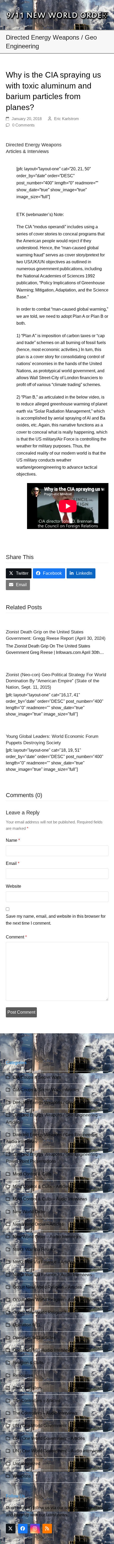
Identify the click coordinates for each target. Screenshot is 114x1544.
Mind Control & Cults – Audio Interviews (50, 1199)
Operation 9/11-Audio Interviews (43, 1350)
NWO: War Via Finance (34, 1249)
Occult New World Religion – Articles (47, 1287)
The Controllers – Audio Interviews (45, 1413)
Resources (23, 1375)
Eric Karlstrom (66, 119)
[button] (105, 15)
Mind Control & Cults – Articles (41, 1186)
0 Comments (23, 125)
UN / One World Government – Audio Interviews (57, 1451)
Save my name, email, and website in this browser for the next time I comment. (56, 919)
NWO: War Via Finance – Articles (44, 1262)
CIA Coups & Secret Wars (37, 1077)
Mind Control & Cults (32, 1174)
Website (13, 886)
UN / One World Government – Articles (49, 1438)
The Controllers (27, 1388)
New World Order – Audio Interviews (47, 1236)
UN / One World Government (40, 1425)
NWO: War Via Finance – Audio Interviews (52, 1274)
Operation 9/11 (26, 1325)
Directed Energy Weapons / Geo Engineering (55, 1102)
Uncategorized (26, 1463)
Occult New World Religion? (39, 1312)
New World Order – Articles (38, 1224)
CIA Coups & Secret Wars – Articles (46, 1090)
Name (13, 840)
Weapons (22, 1476)
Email (12, 863)
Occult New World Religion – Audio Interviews (56, 1299)
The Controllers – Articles (36, 1400)
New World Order (29, 1211)
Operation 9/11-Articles (34, 1337)
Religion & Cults (28, 1362)
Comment (16, 937)
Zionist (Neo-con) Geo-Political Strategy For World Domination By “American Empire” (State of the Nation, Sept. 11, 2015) (56, 681)
